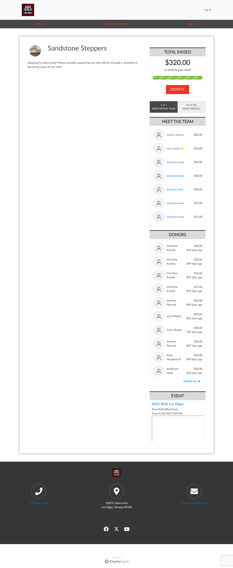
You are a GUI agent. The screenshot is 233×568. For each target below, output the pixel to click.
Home (40, 24)
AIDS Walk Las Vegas (168, 404)
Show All (190, 381)
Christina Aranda (175, 162)
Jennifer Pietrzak (175, 135)
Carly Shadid (173, 148)
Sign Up (192, 24)
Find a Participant (116, 24)
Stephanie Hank (174, 189)
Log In (207, 10)
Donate (177, 89)
